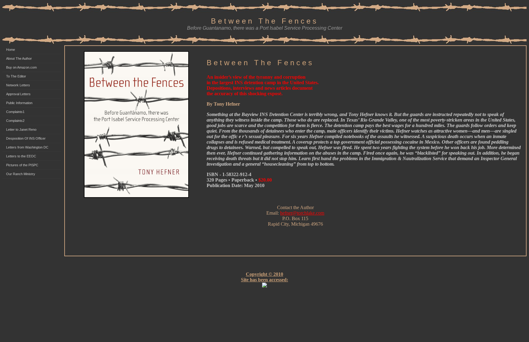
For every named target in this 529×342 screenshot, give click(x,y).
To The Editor (16, 76)
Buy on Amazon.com (21, 67)
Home (10, 49)
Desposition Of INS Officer (26, 138)
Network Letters (18, 85)
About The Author (19, 58)
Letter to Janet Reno (21, 129)
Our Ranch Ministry (20, 174)
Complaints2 (15, 120)
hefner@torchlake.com (302, 213)
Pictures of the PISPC (22, 165)
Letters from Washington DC (27, 147)
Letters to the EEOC (21, 156)
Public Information (19, 103)
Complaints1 (15, 112)
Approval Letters (18, 94)
